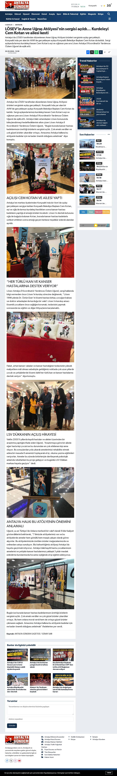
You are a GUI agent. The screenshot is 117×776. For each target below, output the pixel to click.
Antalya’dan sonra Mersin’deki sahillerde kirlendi (101, 179)
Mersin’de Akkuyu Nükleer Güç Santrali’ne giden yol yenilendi (102, 202)
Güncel (17, 14)
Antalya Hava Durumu (52, 739)
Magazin (92, 14)
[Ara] (109, 14)
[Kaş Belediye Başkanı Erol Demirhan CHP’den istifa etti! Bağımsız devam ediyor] (63, 655)
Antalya (8, 14)
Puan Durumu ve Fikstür (53, 749)
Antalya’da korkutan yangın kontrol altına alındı (39, 665)
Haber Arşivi (49, 757)
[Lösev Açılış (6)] (40, 337)
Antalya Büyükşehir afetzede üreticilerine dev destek (16, 689)
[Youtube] (19, 761)
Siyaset (26, 14)
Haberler (8, 25)
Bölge (100, 14)
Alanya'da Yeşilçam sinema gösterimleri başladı (38, 689)
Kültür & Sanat (13, 19)
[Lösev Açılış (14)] (40, 252)
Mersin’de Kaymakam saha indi (102, 191)
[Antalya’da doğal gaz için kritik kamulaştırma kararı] (63, 679)
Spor (59, 14)
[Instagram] (15, 761)
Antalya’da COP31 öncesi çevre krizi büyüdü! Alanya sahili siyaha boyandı (102, 157)
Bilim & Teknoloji (70, 14)
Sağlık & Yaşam (29, 19)
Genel (44, 14)
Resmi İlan (42, 19)
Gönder (12, 726)
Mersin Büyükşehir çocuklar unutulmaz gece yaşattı (103, 168)
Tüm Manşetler (50, 752)
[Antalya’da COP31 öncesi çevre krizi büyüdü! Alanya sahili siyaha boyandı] (17, 655)
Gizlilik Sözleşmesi (77, 737)
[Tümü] (109, 135)
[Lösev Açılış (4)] (40, 405)
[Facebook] (7, 761)
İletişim (95, 737)
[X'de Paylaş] (92, 52)
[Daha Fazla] (101, 52)
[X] (11, 761)
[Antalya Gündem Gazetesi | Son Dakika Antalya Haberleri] (17, 5)
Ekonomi (36, 14)
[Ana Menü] (109, 19)
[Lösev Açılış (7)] (40, 584)
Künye (73, 739)
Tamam (109, 772)
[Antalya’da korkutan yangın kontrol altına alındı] (40, 655)
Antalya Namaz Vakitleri (53, 742)
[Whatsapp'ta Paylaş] (96, 52)
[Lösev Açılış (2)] (40, 168)
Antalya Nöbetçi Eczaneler (54, 737)
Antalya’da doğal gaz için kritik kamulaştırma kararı (63, 689)
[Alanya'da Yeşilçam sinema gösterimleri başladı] (40, 679)
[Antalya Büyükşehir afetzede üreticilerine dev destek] (17, 679)
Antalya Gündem (99, 739)
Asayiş (52, 14)
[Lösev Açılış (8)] (40, 492)
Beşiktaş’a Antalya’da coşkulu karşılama (100, 145)
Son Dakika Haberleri (52, 755)
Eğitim (83, 14)
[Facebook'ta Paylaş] (88, 52)
